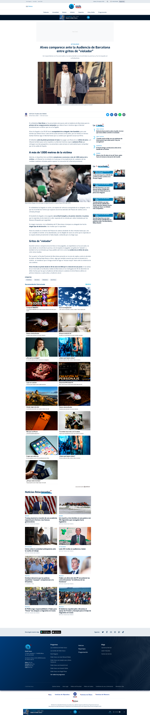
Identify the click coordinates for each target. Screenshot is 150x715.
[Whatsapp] (119, 114)
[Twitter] (107, 114)
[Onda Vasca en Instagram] (115, 632)
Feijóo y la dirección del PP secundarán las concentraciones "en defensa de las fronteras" (74, 580)
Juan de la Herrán (106, 647)
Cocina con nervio (106, 654)
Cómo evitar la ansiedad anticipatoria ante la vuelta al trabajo (40, 550)
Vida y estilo (100, 129)
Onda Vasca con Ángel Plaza (58, 671)
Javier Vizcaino (105, 651)
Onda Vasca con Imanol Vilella (59, 668)
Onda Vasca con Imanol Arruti (59, 665)
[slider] (119, 711)
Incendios (35, 1)
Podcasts (46, 12)
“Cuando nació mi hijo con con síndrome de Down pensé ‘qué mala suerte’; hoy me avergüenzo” (109, 140)
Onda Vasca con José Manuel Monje (60, 657)
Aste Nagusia (28, 1)
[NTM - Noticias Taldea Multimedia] (75, 695)
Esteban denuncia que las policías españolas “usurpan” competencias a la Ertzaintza (39, 580)
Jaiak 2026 (40, 1)
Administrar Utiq (120, 686)
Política (27, 575)
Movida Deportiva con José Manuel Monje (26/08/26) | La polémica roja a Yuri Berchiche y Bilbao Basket (102, 220)
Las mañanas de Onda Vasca (58, 647)
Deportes (81, 12)
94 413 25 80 (30, 655)
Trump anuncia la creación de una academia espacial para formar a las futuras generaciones (41, 520)
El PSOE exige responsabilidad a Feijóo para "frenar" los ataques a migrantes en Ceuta (41, 610)
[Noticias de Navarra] (102, 694)
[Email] (123, 114)
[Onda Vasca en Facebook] (107, 632)
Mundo (27, 516)
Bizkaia (64, 12)
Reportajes (82, 649)
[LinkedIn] (111, 114)
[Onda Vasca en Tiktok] (123, 632)
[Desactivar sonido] (113, 712)
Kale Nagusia (54, 654)
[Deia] (50, 694)
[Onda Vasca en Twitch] (119, 632)
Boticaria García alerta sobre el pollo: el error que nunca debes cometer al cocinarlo (110, 132)
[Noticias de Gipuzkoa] (62, 694)
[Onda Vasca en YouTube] (111, 632)
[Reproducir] (88, 17)
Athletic (72, 12)
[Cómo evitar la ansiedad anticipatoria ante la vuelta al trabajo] (41, 536)
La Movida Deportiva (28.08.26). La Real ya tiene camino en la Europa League (103, 176)
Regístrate (121, 1)
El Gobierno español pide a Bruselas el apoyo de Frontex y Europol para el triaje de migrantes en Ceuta (75, 611)
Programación (102, 12)
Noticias (81, 645)
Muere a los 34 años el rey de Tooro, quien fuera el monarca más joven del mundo (109, 156)
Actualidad (55, 12)
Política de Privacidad (76, 686)
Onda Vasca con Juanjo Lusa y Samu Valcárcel (60, 661)
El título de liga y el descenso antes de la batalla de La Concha (108, 148)
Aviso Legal (65, 686)
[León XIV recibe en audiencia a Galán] (75, 536)
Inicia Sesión (115, 1)
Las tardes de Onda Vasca (57, 651)
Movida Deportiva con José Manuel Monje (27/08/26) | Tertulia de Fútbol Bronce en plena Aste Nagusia (101, 190)
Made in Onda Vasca (71, 18)
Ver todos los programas (57, 674)
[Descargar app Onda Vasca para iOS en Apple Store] (56, 632)
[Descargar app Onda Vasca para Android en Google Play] (45, 632)
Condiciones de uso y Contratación (104, 686)
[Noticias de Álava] (86, 694)
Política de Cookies (88, 686)
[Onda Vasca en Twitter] (103, 632)
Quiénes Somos (56, 686)
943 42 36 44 (30, 659)
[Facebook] (115, 114)
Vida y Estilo (91, 12)
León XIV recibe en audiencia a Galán (72, 549)
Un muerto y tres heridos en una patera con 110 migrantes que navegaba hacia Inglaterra (75, 520)
